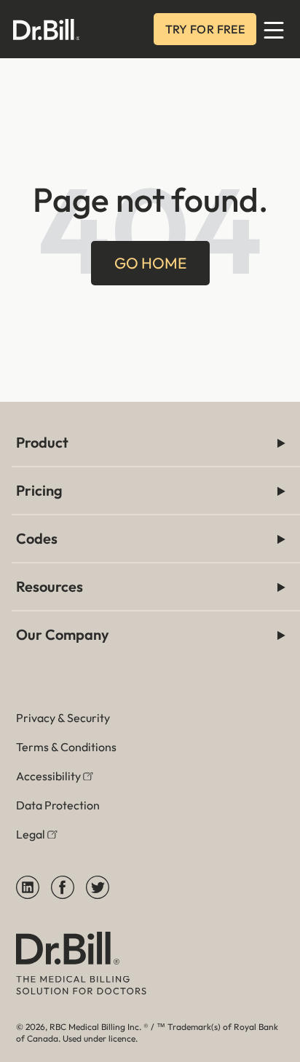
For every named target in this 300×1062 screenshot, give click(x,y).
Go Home (150, 262)
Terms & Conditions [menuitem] (66, 747)
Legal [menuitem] (30, 834)
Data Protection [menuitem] (58, 805)
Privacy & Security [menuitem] (63, 717)
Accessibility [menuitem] (48, 776)
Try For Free (205, 29)
